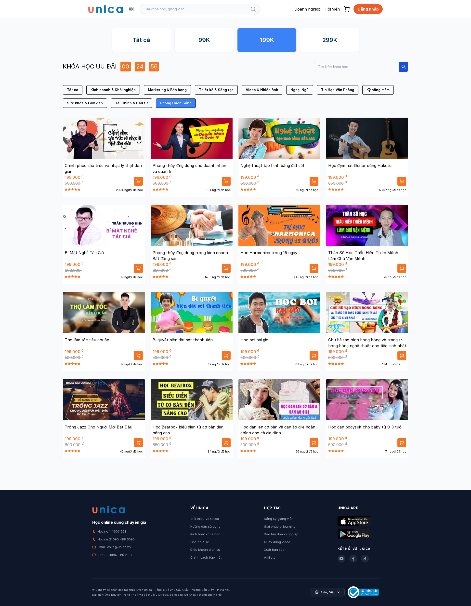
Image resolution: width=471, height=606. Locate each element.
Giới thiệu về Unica (204, 519)
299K (329, 39)
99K (204, 39)
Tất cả (141, 39)
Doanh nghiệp (307, 9)
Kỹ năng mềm (378, 90)
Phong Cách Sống (176, 103)
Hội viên (332, 9)
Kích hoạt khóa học (205, 534)
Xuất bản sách (275, 549)
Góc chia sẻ (199, 542)
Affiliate (269, 557)
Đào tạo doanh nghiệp (281, 534)
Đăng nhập (368, 9)
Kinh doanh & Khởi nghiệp (113, 90)
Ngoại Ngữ (299, 90)
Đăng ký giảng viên (278, 519)
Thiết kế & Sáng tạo (216, 90)
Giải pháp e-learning (280, 526)
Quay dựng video (277, 542)
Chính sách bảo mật (206, 557)
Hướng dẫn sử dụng (205, 526)
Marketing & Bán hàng (167, 90)
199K (267, 39)
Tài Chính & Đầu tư (131, 103)
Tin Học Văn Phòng (337, 90)
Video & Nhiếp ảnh (262, 90)
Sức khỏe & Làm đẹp (85, 103)
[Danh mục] (131, 9)
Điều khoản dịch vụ (205, 549)
